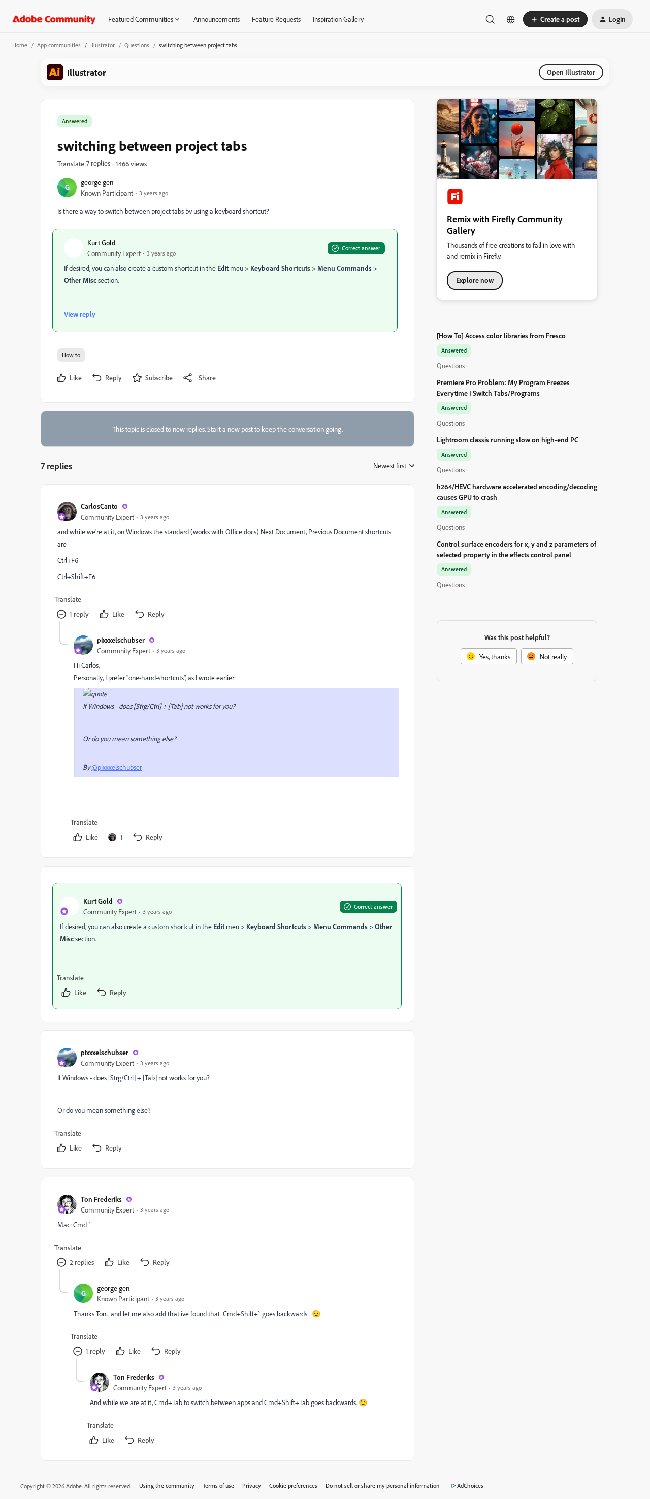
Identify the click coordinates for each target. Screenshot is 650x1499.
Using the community (166, 1485)
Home (19, 45)
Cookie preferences (293, 1485)
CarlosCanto (99, 506)
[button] (555, 19)
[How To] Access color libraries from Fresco (501, 335)
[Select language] (511, 19)
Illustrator (102, 45)
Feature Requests (276, 19)
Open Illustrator (571, 72)
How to (71, 355)
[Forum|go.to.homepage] (54, 19)
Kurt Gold (101, 242)
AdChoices (470, 1485)
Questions (136, 45)
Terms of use (218, 1485)
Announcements (216, 19)
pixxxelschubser (121, 639)
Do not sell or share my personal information (383, 1485)
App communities (59, 45)
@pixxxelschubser (116, 766)
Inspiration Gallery (338, 19)
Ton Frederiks (101, 1199)
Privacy (251, 1485)
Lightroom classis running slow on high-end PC (507, 439)
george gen (97, 182)
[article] (227, 561)
